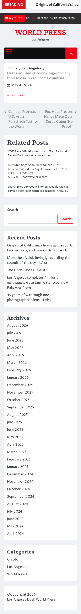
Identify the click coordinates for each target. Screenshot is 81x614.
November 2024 (20, 482)
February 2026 (19, 370)
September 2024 (20, 496)
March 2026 (17, 363)
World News (17, 574)
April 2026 (15, 355)
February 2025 (19, 459)
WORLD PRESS (40, 33)
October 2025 (18, 400)
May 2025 (15, 437)
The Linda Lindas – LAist (26, 270)
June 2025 (15, 429)
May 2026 (15, 348)
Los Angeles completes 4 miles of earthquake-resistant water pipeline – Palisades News (37, 282)
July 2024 (14, 511)
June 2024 (15, 519)
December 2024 (20, 474)
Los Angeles (15, 95)
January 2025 (17, 467)
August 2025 (17, 415)
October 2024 (18, 489)
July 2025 (14, 422)
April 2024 (15, 534)
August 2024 (17, 504)
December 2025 (20, 385)
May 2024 (15, 526)
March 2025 (17, 452)
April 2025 (15, 444)
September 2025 (20, 407)
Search (12, 210)
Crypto (12, 559)
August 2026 (17, 325)
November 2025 (20, 392)
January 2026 (18, 377)
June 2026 (15, 340)
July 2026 (14, 333)
